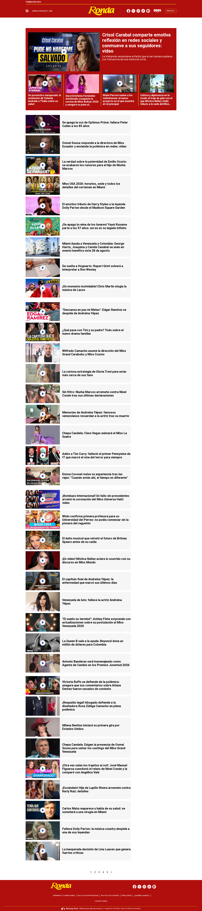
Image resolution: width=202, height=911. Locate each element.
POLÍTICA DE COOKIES (110, 895)
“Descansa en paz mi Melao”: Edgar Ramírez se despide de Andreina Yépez (94, 311)
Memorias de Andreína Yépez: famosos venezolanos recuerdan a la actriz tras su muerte (95, 414)
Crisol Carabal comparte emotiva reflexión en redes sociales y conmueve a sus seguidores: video (136, 43)
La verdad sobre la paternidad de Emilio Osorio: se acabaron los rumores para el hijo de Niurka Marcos (94, 165)
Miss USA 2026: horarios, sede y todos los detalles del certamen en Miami (91, 185)
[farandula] (101, 11)
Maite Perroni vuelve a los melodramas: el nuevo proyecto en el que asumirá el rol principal (118, 99)
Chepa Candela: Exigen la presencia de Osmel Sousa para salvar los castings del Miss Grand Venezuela (93, 748)
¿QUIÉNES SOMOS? (141, 895)
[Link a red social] (134, 887)
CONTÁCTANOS (101, 901)
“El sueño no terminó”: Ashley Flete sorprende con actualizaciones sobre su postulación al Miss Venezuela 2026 (96, 622)
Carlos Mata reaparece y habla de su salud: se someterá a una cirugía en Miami (93, 810)
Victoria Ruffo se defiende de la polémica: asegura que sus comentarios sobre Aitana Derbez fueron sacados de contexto (91, 685)
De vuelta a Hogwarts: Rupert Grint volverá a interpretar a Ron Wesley (92, 267)
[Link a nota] (64, 51)
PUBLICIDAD (127, 895)
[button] (27, 11)
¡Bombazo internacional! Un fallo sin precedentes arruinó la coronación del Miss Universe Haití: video (95, 499)
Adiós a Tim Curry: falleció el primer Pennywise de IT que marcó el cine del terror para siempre (96, 455)
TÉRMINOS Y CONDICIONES (64, 895)
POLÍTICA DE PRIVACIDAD (88, 895)
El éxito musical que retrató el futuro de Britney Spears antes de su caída (94, 540)
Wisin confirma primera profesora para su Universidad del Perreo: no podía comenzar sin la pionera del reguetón (95, 519)
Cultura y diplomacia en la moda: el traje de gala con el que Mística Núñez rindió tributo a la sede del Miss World (156, 101)
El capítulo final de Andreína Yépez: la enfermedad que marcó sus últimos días (89, 580)
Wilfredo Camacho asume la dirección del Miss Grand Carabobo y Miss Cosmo (94, 352)
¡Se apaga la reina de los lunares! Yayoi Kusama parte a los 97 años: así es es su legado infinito (94, 226)
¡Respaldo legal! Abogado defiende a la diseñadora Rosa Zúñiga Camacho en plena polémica (91, 706)
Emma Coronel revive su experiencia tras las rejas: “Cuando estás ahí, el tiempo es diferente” (95, 475)
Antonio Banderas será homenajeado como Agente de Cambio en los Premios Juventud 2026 (96, 663)
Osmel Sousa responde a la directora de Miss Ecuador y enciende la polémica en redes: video (94, 144)
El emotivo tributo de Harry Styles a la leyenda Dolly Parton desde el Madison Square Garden (93, 205)
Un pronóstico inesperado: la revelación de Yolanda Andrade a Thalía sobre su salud (44, 99)
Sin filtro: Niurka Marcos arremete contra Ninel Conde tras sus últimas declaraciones (94, 393)
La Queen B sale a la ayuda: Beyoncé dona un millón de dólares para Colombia (92, 642)
